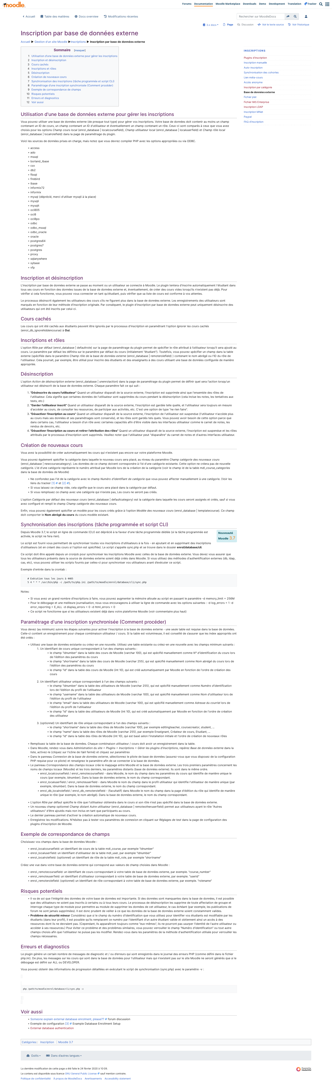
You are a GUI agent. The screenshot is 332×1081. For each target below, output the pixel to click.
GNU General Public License (81, 1073)
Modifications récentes (123, 16)
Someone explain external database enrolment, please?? (67, 1019)
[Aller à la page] (288, 16)
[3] (67, 1023)
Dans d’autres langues (65, 1055)
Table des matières (56, 16)
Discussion (247, 24)
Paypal (248, 116)
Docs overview (88, 16)
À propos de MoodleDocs (67, 1078)
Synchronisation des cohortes (261, 72)
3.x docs (210, 24)
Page (230, 24)
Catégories (29, 1042)
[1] (53, 483)
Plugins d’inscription (255, 57)
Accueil (30, 16)
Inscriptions (78, 41)
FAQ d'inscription (253, 121)
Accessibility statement (118, 1078)
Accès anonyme (253, 82)
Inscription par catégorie (258, 87)
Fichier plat (250, 97)
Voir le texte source (273, 24)
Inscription (47, 1042)
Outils (35, 1055)
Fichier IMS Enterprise (256, 102)
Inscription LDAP (253, 106)
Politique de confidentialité (36, 1078)
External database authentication (52, 1028)
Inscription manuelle (255, 62)
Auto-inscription (253, 67)
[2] (64, 483)
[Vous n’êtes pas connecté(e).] (306, 16)
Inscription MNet (253, 111)
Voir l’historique (300, 24)
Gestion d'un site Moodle (51, 41)
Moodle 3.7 (65, 1042)
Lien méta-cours (253, 77)
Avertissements (93, 1078)
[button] (327, 4)
